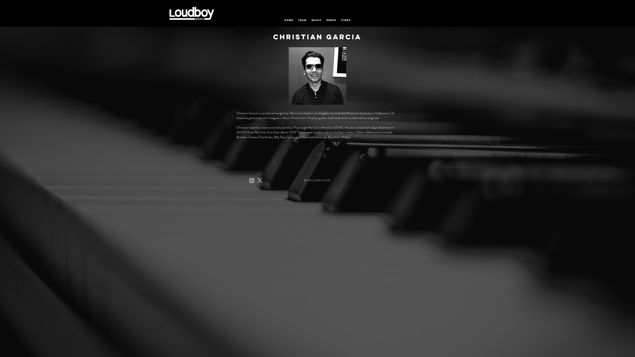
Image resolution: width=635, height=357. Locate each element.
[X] (260, 180)
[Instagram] (252, 180)
